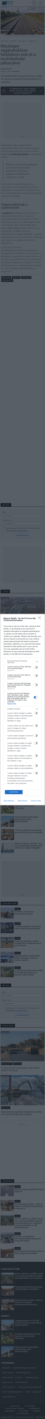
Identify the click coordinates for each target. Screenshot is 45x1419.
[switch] (36, 667)
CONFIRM (13, 792)
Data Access (22, 801)
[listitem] (22, 661)
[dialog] (22, 709)
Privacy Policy (36, 801)
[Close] (40, 618)
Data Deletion (9, 801)
